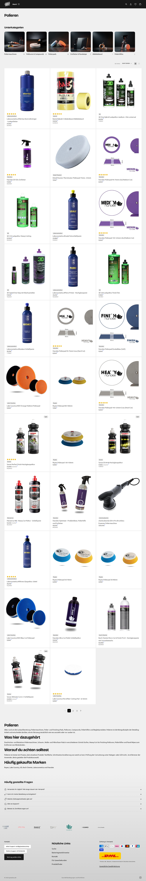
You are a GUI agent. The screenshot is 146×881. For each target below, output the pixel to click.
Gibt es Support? (13, 804)
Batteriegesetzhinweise (60, 853)
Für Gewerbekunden (59, 860)
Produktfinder (57, 864)
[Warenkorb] (140, 4)
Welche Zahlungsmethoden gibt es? (19, 799)
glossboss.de (12, 877)
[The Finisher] (98, 827)
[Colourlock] (114, 827)
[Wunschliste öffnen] (135, 4)
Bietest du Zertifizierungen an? (18, 809)
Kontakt (55, 856)
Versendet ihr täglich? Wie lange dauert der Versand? (26, 789)
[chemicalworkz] (66, 827)
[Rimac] (82, 827)
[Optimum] (18, 827)
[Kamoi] (50, 827)
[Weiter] (81, 711)
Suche (54, 849)
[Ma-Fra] (130, 827)
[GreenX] (34, 827)
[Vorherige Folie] (100, 90)
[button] (127, 63)
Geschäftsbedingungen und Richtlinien (73, 877)
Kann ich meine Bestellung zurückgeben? (21, 794)
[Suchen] (126, 4)
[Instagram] (140, 877)
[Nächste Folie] (137, 90)
